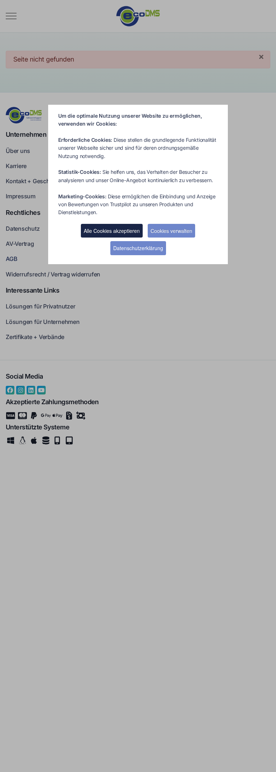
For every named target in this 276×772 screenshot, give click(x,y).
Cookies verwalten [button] (171, 230)
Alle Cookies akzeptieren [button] (112, 230)
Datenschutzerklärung (138, 248)
